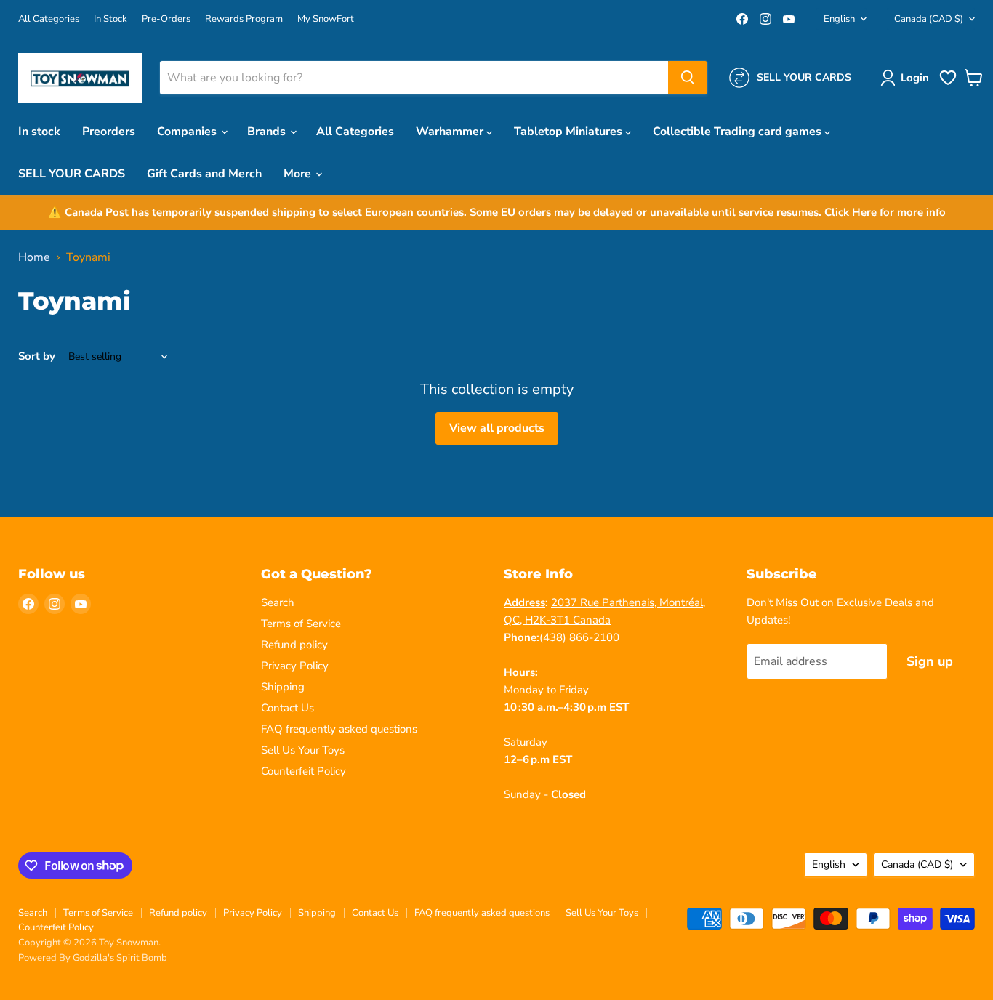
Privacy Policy (295, 665)
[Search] (687, 77)
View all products (496, 428)
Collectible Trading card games (738, 132)
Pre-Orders (166, 19)
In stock (39, 132)
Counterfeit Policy (303, 771)
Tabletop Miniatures (569, 132)
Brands (268, 132)
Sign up (929, 661)
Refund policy (294, 644)
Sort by (36, 356)
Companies (188, 132)
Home (34, 257)
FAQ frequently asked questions (339, 729)
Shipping (283, 687)
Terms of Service (301, 623)
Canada (928, 18)
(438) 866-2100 (579, 637)
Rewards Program (244, 19)
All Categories (48, 19)
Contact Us (287, 708)
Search (277, 602)
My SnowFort (325, 19)
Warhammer (451, 132)
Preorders (108, 132)
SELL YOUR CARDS (71, 174)
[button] (907, 77)
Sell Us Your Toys (303, 750)
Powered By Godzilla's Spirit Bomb (92, 957)
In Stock (110, 19)
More (299, 174)
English (839, 18)
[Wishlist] (947, 84)
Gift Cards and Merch (204, 174)
